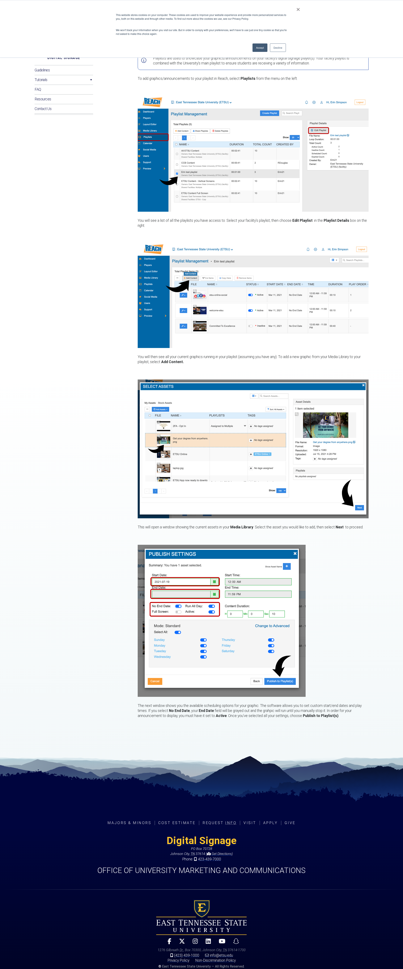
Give (290, 823)
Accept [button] (260, 47)
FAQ (38, 89)
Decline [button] (277, 47)
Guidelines (42, 70)
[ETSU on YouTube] (220, 943)
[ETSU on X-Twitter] (180, 943)
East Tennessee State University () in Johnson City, (201, 917)
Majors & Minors (129, 823)
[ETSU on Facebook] (167, 943)
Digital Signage (63, 58)
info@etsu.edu (221, 955)
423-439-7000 (209, 859)
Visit (249, 823)
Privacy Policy (178, 960)
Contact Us (43, 109)
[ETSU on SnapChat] (234, 943)
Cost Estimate (177, 823)
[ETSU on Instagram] (193, 943)
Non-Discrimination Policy (215, 960)
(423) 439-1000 (186, 955)
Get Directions (221, 854)
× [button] (298, 8)
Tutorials (41, 80)
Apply (270, 823)
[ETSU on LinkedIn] (206, 943)
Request (220, 823)
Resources (43, 99)
